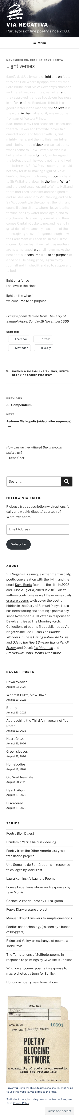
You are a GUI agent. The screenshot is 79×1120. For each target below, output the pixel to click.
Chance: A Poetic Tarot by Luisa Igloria (34, 901)
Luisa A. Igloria (23, 590)
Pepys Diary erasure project (26, 909)
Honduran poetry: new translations (32, 982)
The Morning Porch (46, 621)
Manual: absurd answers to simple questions (39, 918)
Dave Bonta (53, 60)
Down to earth (16, 682)
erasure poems (17, 600)
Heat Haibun (15, 790)
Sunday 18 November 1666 (49, 321)
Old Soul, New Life (19, 777)
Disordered (14, 803)
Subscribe (18, 544)
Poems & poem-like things (35, 371)
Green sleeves (17, 751)
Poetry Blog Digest (20, 833)
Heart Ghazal (15, 739)
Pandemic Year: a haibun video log (31, 842)
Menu (42, 43)
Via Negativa (27, 25)
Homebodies (15, 764)
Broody (11, 708)
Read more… (54, 653)
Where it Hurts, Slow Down (26, 695)
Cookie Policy (21, 1103)
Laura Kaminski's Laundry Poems (30, 878)
